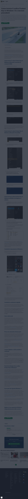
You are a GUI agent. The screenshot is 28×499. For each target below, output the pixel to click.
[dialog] (14, 249)
